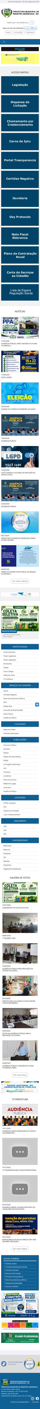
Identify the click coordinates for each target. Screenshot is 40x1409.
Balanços (6, 850)
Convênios (7, 776)
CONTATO (35, 1402)
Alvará (5, 691)
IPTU (5, 702)
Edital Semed (6, 377)
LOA (5, 830)
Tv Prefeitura (8, 679)
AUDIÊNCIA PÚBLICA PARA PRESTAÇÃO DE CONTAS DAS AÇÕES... (17, 970)
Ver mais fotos (20, 1075)
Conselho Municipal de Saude (16, 1267)
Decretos (6, 749)
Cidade (6, 667)
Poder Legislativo (9, 656)
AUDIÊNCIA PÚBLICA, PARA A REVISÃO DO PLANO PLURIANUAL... (19, 345)
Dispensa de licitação (11, 811)
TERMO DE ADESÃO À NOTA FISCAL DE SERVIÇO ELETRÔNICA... (18, 573)
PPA (4, 834)
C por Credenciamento (11, 815)
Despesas (7, 853)
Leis (4, 768)
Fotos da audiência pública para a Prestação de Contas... (16, 1034)
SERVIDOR (30, 32)
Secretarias (7, 664)
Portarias (6, 772)
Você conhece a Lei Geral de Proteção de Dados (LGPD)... (18, 474)
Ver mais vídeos (20, 1248)
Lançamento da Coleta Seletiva (15, 908)
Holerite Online (11, 1264)
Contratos (7, 787)
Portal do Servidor (12, 1270)
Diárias (6, 753)
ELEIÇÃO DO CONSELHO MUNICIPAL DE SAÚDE (18, 409)
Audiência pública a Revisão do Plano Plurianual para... (18, 1067)
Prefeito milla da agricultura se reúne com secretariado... (18, 1002)
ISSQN (5, 760)
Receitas (6, 861)
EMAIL (8, 32)
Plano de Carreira (9, 780)
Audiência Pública (9, 718)
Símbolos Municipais (11, 733)
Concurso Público (9, 745)
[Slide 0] (20, 61)
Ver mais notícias (20, 581)
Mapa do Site (7, 28)
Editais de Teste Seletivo (12, 757)
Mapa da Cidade (9, 729)
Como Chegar (8, 671)
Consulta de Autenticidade (13, 710)
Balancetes (7, 846)
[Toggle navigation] (4, 42)
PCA (4, 807)
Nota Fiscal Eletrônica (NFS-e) (14, 698)
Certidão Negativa (10, 695)
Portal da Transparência (14, 1277)
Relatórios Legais (9, 784)
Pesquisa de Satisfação (13, 1283)
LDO (5, 826)
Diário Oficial (8, 714)
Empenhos (7, 865)
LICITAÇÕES (18, 32)
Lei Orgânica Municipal (11, 764)
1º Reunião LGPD (9, 938)
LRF (4, 857)
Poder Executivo (9, 652)
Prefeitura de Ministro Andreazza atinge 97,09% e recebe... (18, 539)
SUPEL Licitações (9, 803)
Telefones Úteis (9, 675)
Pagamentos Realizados (12, 869)
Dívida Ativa (7, 706)
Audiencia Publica (8, 441)
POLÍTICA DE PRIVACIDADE (19, 1402)
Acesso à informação (13, 1273)
